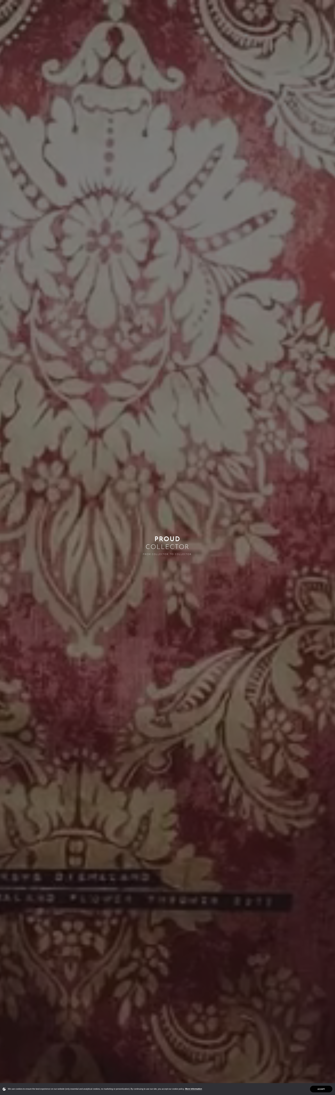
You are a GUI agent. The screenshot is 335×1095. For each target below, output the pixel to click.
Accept (321, 1089)
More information (193, 1089)
